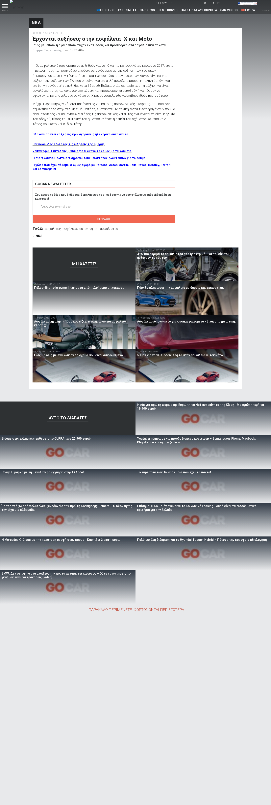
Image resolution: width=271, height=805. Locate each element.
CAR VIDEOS (229, 10)
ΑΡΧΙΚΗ (37, 33)
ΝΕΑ (36, 22)
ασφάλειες (53, 229)
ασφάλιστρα (109, 229)
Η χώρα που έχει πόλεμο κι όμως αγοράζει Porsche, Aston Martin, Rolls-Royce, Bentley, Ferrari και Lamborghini (101, 167)
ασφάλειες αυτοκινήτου (80, 229)
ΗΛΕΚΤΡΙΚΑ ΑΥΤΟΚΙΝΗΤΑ (199, 10)
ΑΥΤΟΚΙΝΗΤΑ (126, 10)
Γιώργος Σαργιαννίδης (47, 50)
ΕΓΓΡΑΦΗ (103, 219)
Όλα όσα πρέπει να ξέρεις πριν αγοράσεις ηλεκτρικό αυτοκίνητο (80, 134)
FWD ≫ (248, 10)
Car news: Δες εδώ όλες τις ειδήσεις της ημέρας (69, 144)
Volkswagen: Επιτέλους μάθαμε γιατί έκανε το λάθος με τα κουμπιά (82, 151)
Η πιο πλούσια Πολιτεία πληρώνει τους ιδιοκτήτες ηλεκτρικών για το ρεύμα (89, 158)
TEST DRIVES (168, 10)
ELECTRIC (105, 10)
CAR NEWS (147, 10)
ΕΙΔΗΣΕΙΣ (59, 33)
